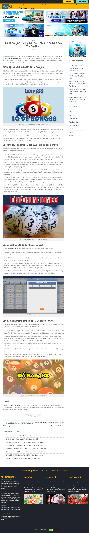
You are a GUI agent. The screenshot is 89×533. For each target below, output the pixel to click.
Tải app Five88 (22, 8)
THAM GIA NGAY (81, 1)
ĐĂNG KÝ (68, 1)
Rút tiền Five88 (45, 5)
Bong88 (9, 56)
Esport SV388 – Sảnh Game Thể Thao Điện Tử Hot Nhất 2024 (24, 445)
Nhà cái (71, 115)
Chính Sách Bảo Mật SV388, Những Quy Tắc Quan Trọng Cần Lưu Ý (26, 449)
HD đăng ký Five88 (75, 5)
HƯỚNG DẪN (56, 471)
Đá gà (71, 135)
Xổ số (71, 129)
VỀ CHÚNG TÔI (25, 471)
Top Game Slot (73, 122)
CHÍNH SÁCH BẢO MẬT (40, 471)
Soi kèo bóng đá (74, 125)
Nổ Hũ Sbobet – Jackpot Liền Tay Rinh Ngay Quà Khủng (22, 439)
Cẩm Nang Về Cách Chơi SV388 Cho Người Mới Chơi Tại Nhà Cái (25, 442)
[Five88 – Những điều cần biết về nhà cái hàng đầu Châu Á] (7, 6)
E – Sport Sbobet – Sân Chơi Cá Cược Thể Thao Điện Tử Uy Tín (24, 436)
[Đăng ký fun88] (77, 48)
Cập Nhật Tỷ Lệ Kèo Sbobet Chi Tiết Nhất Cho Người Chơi (23, 458)
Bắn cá (71, 132)
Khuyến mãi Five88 (60, 5)
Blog (32, 8)
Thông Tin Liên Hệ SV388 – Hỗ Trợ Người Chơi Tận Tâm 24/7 (24, 452)
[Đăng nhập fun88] (66, 30)
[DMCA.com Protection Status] (54, 530)
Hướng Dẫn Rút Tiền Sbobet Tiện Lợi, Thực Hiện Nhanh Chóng (24, 455)
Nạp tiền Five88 (32, 5)
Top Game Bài (73, 118)
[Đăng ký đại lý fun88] (22, 16)
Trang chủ (20, 5)
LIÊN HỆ (65, 471)
